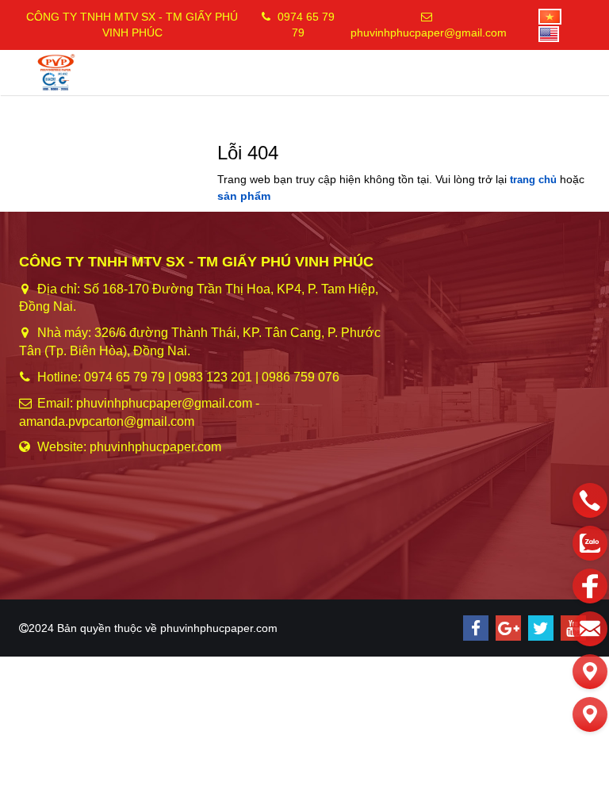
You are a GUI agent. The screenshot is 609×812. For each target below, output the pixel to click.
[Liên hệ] (590, 671)
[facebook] (475, 628)
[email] (590, 628)
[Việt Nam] (542, 16)
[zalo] (590, 543)
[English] (541, 32)
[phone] (590, 500)
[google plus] (508, 628)
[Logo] (56, 71)
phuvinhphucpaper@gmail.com (428, 32)
